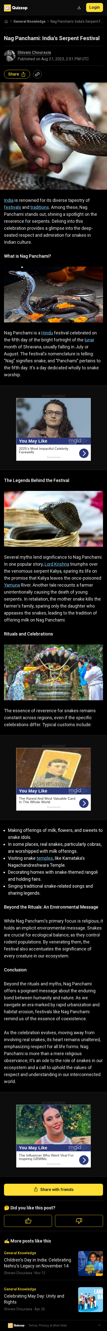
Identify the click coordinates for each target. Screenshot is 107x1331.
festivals (12, 207)
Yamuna (12, 585)
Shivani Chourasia (34, 52)
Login (94, 7)
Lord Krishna (57, 564)
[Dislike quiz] (79, 1221)
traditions (39, 207)
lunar (89, 339)
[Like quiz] (28, 1221)
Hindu (47, 332)
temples (45, 858)
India (8, 200)
